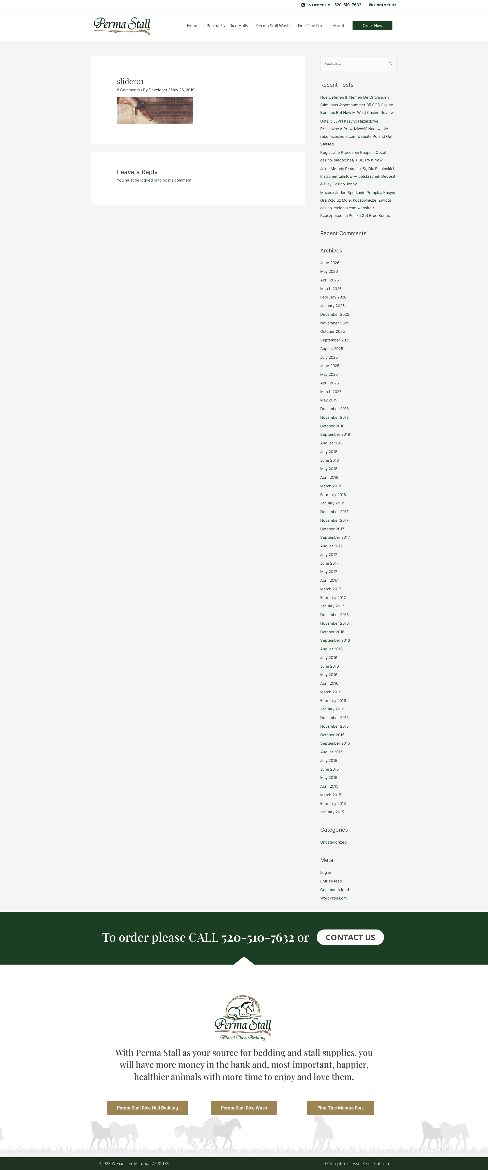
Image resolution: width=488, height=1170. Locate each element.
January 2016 (332, 709)
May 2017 (328, 571)
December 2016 (334, 614)
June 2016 (329, 666)
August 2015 (331, 751)
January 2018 (332, 503)
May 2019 (328, 400)
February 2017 (333, 597)
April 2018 (329, 477)
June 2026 (329, 262)
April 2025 (329, 383)
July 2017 (328, 554)
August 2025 (331, 348)
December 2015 (334, 717)
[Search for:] (358, 63)
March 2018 (330, 486)
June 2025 (329, 365)
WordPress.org (333, 898)
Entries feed (331, 881)
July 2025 (329, 357)
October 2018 (332, 426)
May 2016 (328, 674)
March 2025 (331, 391)
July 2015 (328, 760)
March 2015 (330, 794)
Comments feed (334, 889)
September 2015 (335, 743)
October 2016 (332, 631)
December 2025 (334, 314)
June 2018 (329, 460)
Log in (325, 872)
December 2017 (334, 511)
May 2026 (329, 271)
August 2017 (331, 546)
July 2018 (328, 451)
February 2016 (333, 700)
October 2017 (332, 529)
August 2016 (331, 649)
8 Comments (128, 89)
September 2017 (335, 537)
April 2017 (329, 580)
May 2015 (328, 777)
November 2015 (334, 726)
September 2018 (335, 434)
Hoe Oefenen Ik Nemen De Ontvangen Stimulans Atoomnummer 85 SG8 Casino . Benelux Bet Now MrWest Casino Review (357, 105)
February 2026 (333, 297)
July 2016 (328, 657)
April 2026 (329, 280)
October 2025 (332, 331)
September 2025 (335, 340)
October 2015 (332, 734)
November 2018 (334, 417)
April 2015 (329, 786)
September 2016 (335, 640)
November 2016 (334, 623)
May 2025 (329, 374)
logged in (148, 180)
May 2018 (328, 468)
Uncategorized (333, 842)
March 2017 (330, 589)
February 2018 (333, 494)
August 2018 (331, 443)
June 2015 (329, 769)
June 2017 (329, 563)
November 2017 (334, 520)
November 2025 (334, 323)
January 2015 (332, 811)
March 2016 (330, 691)
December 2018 (334, 408)
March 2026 (331, 288)
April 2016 (329, 683)
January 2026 (332, 305)
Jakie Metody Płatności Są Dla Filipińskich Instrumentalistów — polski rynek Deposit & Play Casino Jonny (357, 176)
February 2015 (333, 803)
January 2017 (332, 606)
